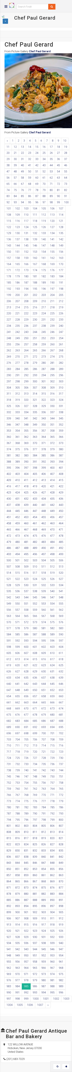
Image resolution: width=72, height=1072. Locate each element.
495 (26, 554)
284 (17, 369)
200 (17, 295)
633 (9, 677)
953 (52, 955)
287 (43, 369)
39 (15, 165)
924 (43, 930)
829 (9, 850)
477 (52, 535)
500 (9, 560)
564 (17, 616)
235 (17, 325)
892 (9, 906)
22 (22, 152)
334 (26, 412)
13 (22, 146)
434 (43, 498)
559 (35, 609)
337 (52, 412)
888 (35, 900)
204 (52, 295)
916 (35, 924)
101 (9, 208)
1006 (30, 1004)
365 (52, 436)
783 (35, 807)
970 (17, 974)
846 (35, 862)
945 (43, 949)
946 (52, 949)
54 (58, 171)
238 (43, 325)
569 (61, 616)
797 (35, 819)
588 (43, 634)
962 (9, 967)
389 (17, 461)
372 (52, 443)
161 (43, 258)
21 (15, 152)
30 (15, 159)
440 (35, 505)
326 (17, 406)
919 (61, 924)
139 (35, 239)
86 (29, 196)
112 (43, 214)
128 (61, 227)
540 (52, 591)
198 (61, 288)
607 (26, 653)
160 (35, 258)
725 (17, 758)
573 (35, 622)
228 (17, 319)
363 (35, 436)
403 (17, 474)
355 (26, 430)
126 (43, 227)
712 (26, 745)
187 (26, 282)
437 (9, 505)
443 (61, 505)
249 (17, 338)
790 (35, 813)
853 (35, 869)
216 (35, 307)
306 (26, 387)
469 (43, 529)
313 (26, 393)
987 (43, 986)
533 (52, 585)
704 (17, 739)
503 (35, 560)
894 (26, 906)
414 (52, 480)
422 (61, 486)
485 (61, 542)
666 (52, 702)
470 (52, 529)
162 (52, 258)
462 (43, 523)
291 (17, 375)
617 (52, 659)
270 (17, 356)
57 (15, 177)
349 (35, 424)
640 (9, 683)
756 (43, 782)
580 (35, 628)
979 (35, 980)
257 (26, 344)
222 (26, 313)
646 (61, 683)
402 (9, 474)
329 (43, 406)
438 (17, 505)
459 (17, 523)
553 (43, 603)
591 (9, 640)
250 (26, 338)
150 (9, 251)
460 (26, 523)
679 (43, 714)
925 (52, 930)
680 (52, 714)
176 (52, 270)
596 (52, 640)
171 (9, 270)
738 (9, 770)
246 (52, 332)
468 (35, 529)
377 (35, 449)
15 (36, 146)
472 (9, 535)
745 (9, 776)
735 (43, 764)
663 (26, 702)
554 (52, 603)
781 (17, 807)
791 (43, 813)
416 (9, 486)
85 (22, 196)
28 (65, 152)
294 (43, 375)
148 (52, 245)
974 (52, 974)
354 (17, 430)
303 (61, 381)
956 (17, 961)
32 (29, 159)
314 (35, 393)
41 (29, 165)
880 (26, 893)
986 (35, 986)
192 (9, 288)
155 (52, 251)
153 (35, 251)
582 (52, 628)
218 (52, 307)
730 (61, 758)
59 (29, 177)
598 (9, 646)
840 (43, 856)
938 (43, 943)
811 (35, 832)
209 (35, 301)
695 (61, 727)
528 (9, 585)
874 (35, 887)
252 (43, 338)
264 (26, 350)
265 (35, 350)
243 (26, 332)
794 (9, 819)
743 (52, 770)
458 (9, 523)
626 (9, 671)
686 (43, 720)
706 (35, 739)
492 (61, 548)
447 (35, 511)
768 (26, 795)
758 (61, 782)
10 (64, 140)
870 (61, 881)
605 (9, 653)
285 (26, 369)
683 (17, 720)
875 (43, 887)
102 (17, 208)
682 (9, 720)
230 (35, 319)
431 (17, 498)
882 (43, 893)
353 (9, 430)
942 (17, 949)
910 (43, 918)
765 (61, 788)
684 (26, 720)
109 (17, 214)
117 (26, 221)
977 (17, 980)
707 (43, 739)
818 (35, 838)
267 (52, 350)
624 (52, 665)
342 (35, 418)
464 (61, 523)
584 (9, 634)
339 (9, 418)
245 (43, 332)
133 (43, 233)
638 (52, 677)
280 (43, 362)
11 (8, 146)
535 (9, 591)
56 (8, 177)
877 (61, 887)
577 (9, 628)
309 (52, 387)
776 (35, 801)
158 (17, 258)
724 (9, 758)
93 (15, 202)
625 (61, 665)
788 (17, 813)
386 (52, 455)
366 (61, 436)
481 (26, 542)
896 (43, 906)
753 (17, 782)
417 (17, 486)
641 (17, 683)
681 (61, 714)
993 (35, 992)
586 (26, 634)
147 (43, 245)
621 (26, 665)
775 (26, 801)
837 (17, 856)
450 (61, 511)
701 (52, 733)
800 (61, 819)
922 (26, 930)
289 (61, 369)
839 (35, 856)
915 (26, 924)
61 (44, 177)
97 (44, 202)
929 (26, 937)
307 (35, 387)
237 (35, 325)
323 (52, 399)
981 (52, 980)
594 (35, 640)
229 (26, 319)
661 (9, 702)
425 (26, 492)
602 (43, 646)
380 (61, 449)
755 (35, 782)
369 (26, 443)
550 (17, 603)
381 (9, 455)
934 (9, 943)
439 (26, 505)
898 (61, 906)
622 (35, 665)
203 (43, 295)
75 (15, 190)
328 (35, 406)
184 (61, 276)
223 (35, 313)
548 (61, 597)
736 (52, 764)
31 (22, 159)
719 (26, 751)
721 (43, 751)
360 (9, 436)
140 (43, 239)
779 (61, 801)
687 (52, 720)
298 (17, 381)
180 (26, 276)
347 (17, 424)
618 (61, 659)
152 (26, 251)
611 (61, 653)
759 (9, 788)
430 (9, 498)
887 (26, 900)
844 (17, 862)
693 (43, 727)
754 (26, 782)
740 (26, 770)
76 (22, 190)
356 (35, 430)
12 (15, 146)
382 (17, 455)
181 (35, 276)
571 (17, 622)
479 (9, 542)
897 (52, 906)
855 (52, 869)
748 (35, 776)
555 (61, 603)
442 (52, 505)
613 (17, 659)
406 (43, 474)
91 (65, 196)
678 (35, 714)
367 (9, 443)
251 (35, 338)
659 (52, 696)
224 (43, 313)
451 (9, 517)
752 (9, 782)
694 (52, 727)
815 (9, 838)
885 (9, 900)
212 (61, 301)
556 (9, 609)
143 (9, 245)
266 (43, 350)
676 (17, 714)
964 (26, 967)
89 (51, 196)
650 (35, 690)
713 (35, 745)
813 (52, 832)
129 (9, 233)
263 (17, 350)
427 (43, 492)
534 (61, 585)
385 (43, 455)
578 (17, 628)
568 (52, 616)
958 (35, 961)
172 (17, 270)
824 (26, 844)
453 (26, 517)
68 (29, 183)
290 (9, 375)
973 (43, 974)
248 (9, 338)
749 (43, 776)
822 (9, 844)
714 (43, 745)
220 (9, 313)
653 (61, 690)
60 (36, 177)
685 (35, 720)
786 (61, 807)
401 (61, 467)
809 (17, 832)
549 (9, 603)
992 (26, 992)
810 (26, 832)
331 (61, 406)
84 (15, 196)
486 (9, 548)
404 (26, 474)
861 (43, 875)
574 (43, 622)
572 (26, 622)
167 (35, 264)
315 (43, 393)
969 (9, 974)
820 (52, 838)
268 (61, 350)
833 (43, 850)
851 (17, 869)
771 (52, 795)
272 (35, 356)
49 (22, 171)
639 (61, 677)
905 (61, 912)
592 (17, 640)
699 (35, 733)
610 (52, 653)
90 (58, 196)
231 (43, 319)
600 (26, 646)
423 (9, 492)
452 (17, 517)
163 (61, 258)
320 (26, 399)
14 (29, 146)
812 (43, 832)
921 (17, 930)
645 (52, 683)
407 (52, 474)
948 (9, 955)
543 (17, 597)
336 (43, 412)
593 (26, 640)
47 (8, 171)
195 (35, 288)
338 (61, 412)
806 (52, 825)
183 (52, 276)
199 (9, 295)
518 (43, 572)
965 (35, 967)
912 (61, 918)
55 (65, 171)
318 (9, 399)
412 (35, 480)
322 (43, 399)
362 (26, 436)
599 (17, 646)
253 (52, 338)
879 (17, 893)
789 (26, 813)
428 (52, 492)
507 (9, 566)
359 (61, 430)
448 (43, 511)
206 (9, 301)
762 (35, 788)
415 (61, 480)
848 (52, 862)
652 (52, 690)
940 (61, 943)
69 (36, 183)
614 (26, 659)
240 (61, 325)
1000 (36, 998)
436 (61, 498)
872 (17, 887)
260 (52, 344)
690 (17, 727)
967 (52, 967)
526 (52, 579)
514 (9, 572)
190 (52, 282)
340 (17, 418)
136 (9, 239)
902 (35, 912)
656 (26, 696)
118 (35, 221)
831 (26, 850)
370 (35, 443)
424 (17, 492)
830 (17, 850)
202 (35, 295)
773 (9, 801)
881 (35, 893)
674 (61, 708)
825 (35, 844)
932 (52, 937)
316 (52, 393)
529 (17, 585)
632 (61, 671)
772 (61, 795)
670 (26, 708)
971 (26, 974)
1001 (46, 998)
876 (52, 887)
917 (43, 924)
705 (26, 739)
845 (26, 862)
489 (35, 548)
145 (26, 245)
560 (43, 609)
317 (61, 393)
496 (35, 554)
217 (43, 307)
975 (61, 974)
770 (43, 795)
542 (9, 597)
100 (66, 202)
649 (26, 690)
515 (17, 572)
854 (43, 869)
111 (35, 214)
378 (43, 449)
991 (17, 992)
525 (43, 579)
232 (52, 319)
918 (52, 924)
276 (9, 362)
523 (26, 579)
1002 (56, 998)
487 (17, 548)
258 (35, 344)
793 (61, 813)
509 (26, 566)
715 (52, 745)
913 (9, 924)
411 (26, 480)
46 (65, 165)
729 (52, 758)
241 (9, 332)
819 (43, 838)
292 (26, 375)
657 (35, 696)
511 (43, 566)
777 (43, 801)
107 (61, 208)
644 (43, 683)
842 (61, 856)
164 (9, 264)
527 (61, 579)
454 (35, 517)
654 (9, 696)
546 (43, 597)
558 (26, 609)
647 (9, 690)
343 (43, 418)
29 (8, 159)
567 (43, 616)
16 (44, 146)
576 (61, 622)
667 (61, 702)
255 (9, 344)
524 (35, 579)
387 (61, 455)
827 (52, 844)
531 (35, 585)
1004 (10, 1004)
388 (9, 461)
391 (35, 461)
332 (9, 412)
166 (26, 264)
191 (61, 282)
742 (43, 770)
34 (44, 159)
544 (26, 597)
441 (43, 505)
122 (9, 227)
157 (9, 258)
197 (52, 288)
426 (35, 492)
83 (8, 196)
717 (9, 751)
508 (17, 566)
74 (8, 190)
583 (61, 628)
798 (43, 819)
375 (17, 449)
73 (65, 183)
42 (36, 165)
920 (9, 930)
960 (52, 961)
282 (61, 362)
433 (35, 498)
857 (9, 875)
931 (43, 937)
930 (35, 937)
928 (17, 937)
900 (17, 912)
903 (43, 912)
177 (61, 270)
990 (9, 992)
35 (51, 159)
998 (17, 998)
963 (17, 967)
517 (35, 572)
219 (61, 307)
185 (9, 282)
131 (26, 233)
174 (35, 270)
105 (43, 208)
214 (17, 307)
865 (17, 881)
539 (43, 591)
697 (17, 733)
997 (9, 998)
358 (52, 430)
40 (22, 165)
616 (43, 659)
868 (43, 881)
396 (17, 467)
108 (9, 214)
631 (52, 671)
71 (51, 183)
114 (61, 214)
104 (35, 208)
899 (9, 912)
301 (43, 381)
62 (51, 177)
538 (35, 591)
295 (52, 375)
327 (26, 406)
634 (17, 677)
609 (43, 653)
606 (17, 653)
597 (61, 640)
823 (17, 844)
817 (26, 838)
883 (52, 893)
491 (52, 548)
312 (17, 393)
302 (52, 381)
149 (61, 245)
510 (35, 566)
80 (51, 190)
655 (17, 696)
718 (17, 751)
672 (43, 708)
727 (35, 758)
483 (43, 542)
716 (61, 745)
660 (61, 696)
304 (9, 387)
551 (26, 603)
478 (61, 535)
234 (9, 325)
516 (26, 572)
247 (61, 332)
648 (17, 690)
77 (29, 190)
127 (52, 227)
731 (9, 764)
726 (26, 758)
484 (52, 542)
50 (29, 171)
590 (61, 634)
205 (61, 295)
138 (26, 239)
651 (43, 690)
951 (35, 955)
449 (52, 511)
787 (9, 813)
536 (17, 591)
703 (9, 739)
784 (43, 807)
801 (9, 825)
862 (52, 875)
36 (58, 159)
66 (15, 183)
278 (26, 362)
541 (61, 591)
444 (9, 511)
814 (61, 832)
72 (58, 183)
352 (61, 424)
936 (26, 943)
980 (43, 980)
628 (26, 671)
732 (17, 764)
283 (9, 369)
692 (35, 727)
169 (52, 264)
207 (17, 301)
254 (61, 338)
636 (35, 677)
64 (65, 177)
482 (35, 542)
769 (35, 795)
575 (52, 622)
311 (9, 393)
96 (36, 202)
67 (22, 183)
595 (43, 640)
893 (17, 906)
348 (26, 424)
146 (35, 245)
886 (17, 900)
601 (35, 646)
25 (44, 152)
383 (26, 455)
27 (58, 152)
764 (52, 788)
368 (17, 443)
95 (29, 202)
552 (35, 603)
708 (52, 739)
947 (61, 949)
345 (61, 418)
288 (52, 369)
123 (17, 227)
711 (17, 745)
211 (52, 301)
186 (17, 282)
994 (43, 992)
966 (43, 967)
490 (43, 548)
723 (61, 751)
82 (65, 190)
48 (15, 171)
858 (17, 875)
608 (35, 653)
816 (17, 838)
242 (17, 332)
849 (61, 862)
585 (17, 634)
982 (61, 980)
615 (35, 659)
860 (35, 875)
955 (9, 961)
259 (43, 344)
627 (17, 671)
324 (61, 399)
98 (51, 202)
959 (43, 961)
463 (52, 523)
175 (43, 270)
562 (61, 609)
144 (17, 245)
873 (26, 887)
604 (61, 646)
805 (43, 825)
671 (35, 708)
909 (35, 918)
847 (43, 862)
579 (26, 628)
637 (43, 677)
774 (17, 801)
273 (43, 356)
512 (52, 566)
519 (52, 572)
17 (51, 146)
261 (61, 344)
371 (43, 443)
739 (17, 770)
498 (52, 554)
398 (35, 467)
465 (9, 529)
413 (43, 480)
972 (35, 974)
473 (17, 535)
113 (52, 214)
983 (9, 986)
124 (26, 227)
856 (61, 869)
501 (17, 560)
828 (61, 844)
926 (61, 930)
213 (9, 307)
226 (61, 313)
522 (17, 579)
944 (35, 949)
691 (26, 727)
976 (9, 980)
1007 (40, 1004)
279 (35, 362)
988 (52, 986)
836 (9, 856)
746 (17, 776)
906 (9, 918)
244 (35, 332)
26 (51, 152)
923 (35, 930)
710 (9, 745)
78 (36, 190)
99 (58, 202)
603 (52, 646)
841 (52, 856)
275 (61, 356)
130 (17, 233)
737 (61, 764)
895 (35, 906)
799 (52, 819)
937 (35, 943)
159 (26, 258)
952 (43, 955)
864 (9, 881)
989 (61, 986)
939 (52, 943)
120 (52, 221)
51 (36, 171)
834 (52, 850)
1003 (66, 998)
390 (26, 461)
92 (8, 202)
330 (52, 406)
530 (26, 585)
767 (17, 795)
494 (17, 554)
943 (26, 949)
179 (17, 276)
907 (17, 918)
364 (43, 436)
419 (35, 486)
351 (52, 424)
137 (17, 239)
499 (61, 554)
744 (61, 770)
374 (9, 449)
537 (26, 591)
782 (26, 807)
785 (52, 807)
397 (26, 467)
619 (9, 665)
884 (61, 893)
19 (65, 146)
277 (17, 362)
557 (17, 609)
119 (43, 221)
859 (26, 875)
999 (26, 998)
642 (26, 683)
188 (35, 282)
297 (9, 381)
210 (43, 301)
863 (61, 875)
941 (9, 949)
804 (35, 825)
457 (61, 517)
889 (43, 900)
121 (61, 221)
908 (26, 918)
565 (26, 616)
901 (26, 912)
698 (26, 733)
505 (52, 560)
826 (43, 844)
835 (61, 850)
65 (8, 183)
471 (61, 529)
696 (9, 733)
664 (35, 702)
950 (26, 955)
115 (9, 221)
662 (17, 702)
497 (43, 554)
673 (52, 708)
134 (52, 233)
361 (17, 436)
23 (29, 152)
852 (26, 869)
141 (52, 239)
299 (26, 381)
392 (43, 461)
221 (17, 313)
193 (17, 288)
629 (35, 671)
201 (26, 295)
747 (26, 776)
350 (43, 424)
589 (52, 634)
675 (9, 714)
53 (51, 171)
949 (17, 955)
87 (36, 196)
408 (61, 474)
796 (26, 819)
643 (35, 683)
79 (44, 190)
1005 (20, 1004)
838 (26, 856)
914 (17, 924)
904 (52, 912)
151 (17, 251)
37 (65, 159)
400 (52, 467)
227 (9, 319)
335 (35, 412)
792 (52, 813)
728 (43, 758)
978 (26, 980)
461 (35, 523)
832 (35, 850)
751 (61, 776)
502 (26, 560)
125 (35, 227)
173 (26, 270)
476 (43, 535)
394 (61, 461)
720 (35, 751)
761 (26, 788)
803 (26, 825)
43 (44, 165)
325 (9, 406)
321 (35, 399)
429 (61, 492)
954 (61, 955)
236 (26, 325)
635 (26, 677)
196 (43, 288)
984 (17, 986)
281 (52, 362)
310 (61, 387)
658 (43, 696)
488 (26, 548)
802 (17, 825)
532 (43, 585)
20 (8, 152)
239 (52, 325)
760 (17, 788)
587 (35, 634)
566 (35, 616)
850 (9, 869)
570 (9, 622)
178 (9, 276)
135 (61, 233)
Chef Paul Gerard (40, 51)
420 (43, 486)
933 (61, 937)
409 (9, 480)
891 (61, 900)
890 (52, 900)
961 (61, 961)
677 (26, 714)
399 (43, 467)
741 (35, 770)
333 (17, 412)
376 (26, 449)
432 (26, 498)
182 (43, 276)
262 (9, 350)
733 (26, 764)
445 (17, 511)
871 (9, 887)
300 (35, 381)
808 (9, 832)
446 (26, 511)
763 (43, 788)
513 (61, 566)
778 (52, 801)
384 (35, 455)
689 (9, 727)
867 (35, 881)
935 (17, 943)
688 (61, 720)
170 (61, 264)
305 (17, 387)
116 (17, 221)
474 (26, 535)
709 (61, 739)
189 (43, 282)
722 (52, 751)
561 (52, 609)
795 (17, 819)
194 (26, 288)
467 (26, 529)
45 (58, 165)
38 (8, 165)
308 (43, 387)
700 (43, 733)
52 (44, 171)
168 (43, 264)
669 (17, 708)
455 (43, 517)
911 (52, 918)
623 (43, 665)
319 (17, 399)
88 (44, 196)
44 (51, 165)
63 (58, 177)
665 (43, 702)
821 (61, 838)
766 (9, 795)
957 (26, 961)
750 (52, 776)
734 (35, 764)
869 (52, 881)
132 (35, 233)
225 (52, 313)
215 (26, 307)
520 (61, 572)
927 (9, 937)
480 (17, 542)
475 (35, 535)
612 (9, 659)
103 (26, 208)
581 (43, 628)
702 (61, 733)
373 (61, 443)
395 (9, 467)
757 (52, 782)
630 (43, 671)
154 (43, 251)
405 (35, 474)
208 (26, 301)
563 (9, 616)
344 (52, 418)
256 (17, 344)
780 (9, 807)
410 (17, 480)
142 (61, 239)
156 (61, 251)
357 (43, 430)
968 (61, 967)
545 (35, 597)
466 (17, 529)
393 (52, 461)
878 (9, 893)
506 (61, 560)
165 (17, 264)
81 (58, 190)
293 (35, 375)
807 (61, 825)
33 (36, 159)
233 (61, 319)
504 (43, 560)
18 (58, 146)
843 (9, 862)
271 (26, 356)
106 (52, 208)
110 (26, 214)
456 (52, 517)
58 (22, 177)
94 (22, 202)
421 (52, 486)
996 (61, 992)
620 (17, 665)
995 (52, 992)
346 (9, 424)
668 (9, 708)
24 (36, 152)
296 (61, 375)
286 (35, 369)
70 (44, 183)
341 (26, 418)
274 (52, 356)
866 (26, 881)
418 (26, 486)
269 (9, 356)
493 (9, 554)
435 (52, 498)
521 (9, 579)
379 (52, 449)
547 (52, 597)
